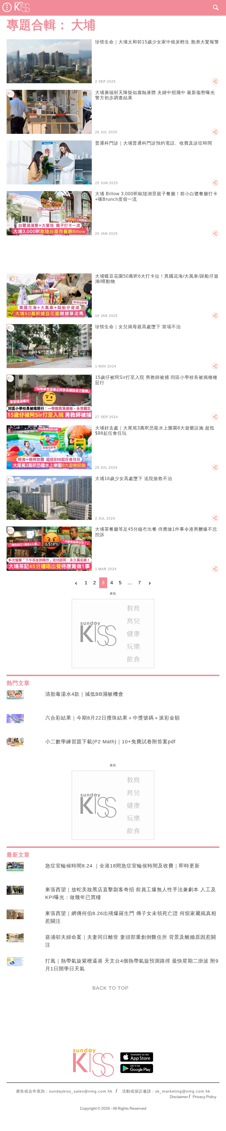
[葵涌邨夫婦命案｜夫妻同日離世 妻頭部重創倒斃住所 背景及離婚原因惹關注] (15, 942)
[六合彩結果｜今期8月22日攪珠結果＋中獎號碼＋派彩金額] (15, 723)
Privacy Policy (204, 1096)
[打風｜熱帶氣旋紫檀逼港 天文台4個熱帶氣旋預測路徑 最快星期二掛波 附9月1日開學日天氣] (15, 966)
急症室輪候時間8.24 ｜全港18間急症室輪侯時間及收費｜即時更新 (122, 866)
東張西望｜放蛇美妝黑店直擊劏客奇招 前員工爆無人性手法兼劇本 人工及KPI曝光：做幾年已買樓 (130, 893)
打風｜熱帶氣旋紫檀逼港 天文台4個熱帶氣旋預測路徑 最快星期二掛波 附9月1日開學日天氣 (132, 964)
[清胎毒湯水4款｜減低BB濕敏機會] (15, 699)
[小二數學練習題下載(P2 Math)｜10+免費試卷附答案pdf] (15, 747)
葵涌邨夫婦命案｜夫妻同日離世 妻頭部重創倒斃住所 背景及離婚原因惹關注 (130, 941)
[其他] (215, 84)
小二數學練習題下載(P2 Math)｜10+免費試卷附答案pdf (110, 741)
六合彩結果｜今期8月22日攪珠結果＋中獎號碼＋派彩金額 (112, 718)
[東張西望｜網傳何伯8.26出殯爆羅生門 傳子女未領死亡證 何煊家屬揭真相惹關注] (15, 919)
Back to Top (110, 988)
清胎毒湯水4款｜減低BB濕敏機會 (84, 694)
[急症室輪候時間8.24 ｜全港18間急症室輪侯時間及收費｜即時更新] (15, 871)
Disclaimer (179, 1096)
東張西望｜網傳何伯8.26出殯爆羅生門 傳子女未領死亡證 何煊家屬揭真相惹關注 (130, 917)
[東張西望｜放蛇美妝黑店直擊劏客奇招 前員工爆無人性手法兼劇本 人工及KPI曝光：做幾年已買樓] (15, 895)
